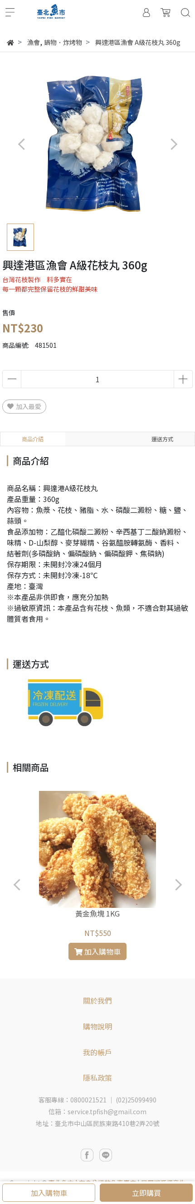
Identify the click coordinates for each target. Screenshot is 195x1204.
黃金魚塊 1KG (97, 913)
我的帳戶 (97, 1052)
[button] (173, 144)
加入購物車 (49, 1192)
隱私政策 (97, 1077)
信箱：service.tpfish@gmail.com (97, 1111)
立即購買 (146, 1192)
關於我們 (97, 1000)
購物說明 (97, 1026)
